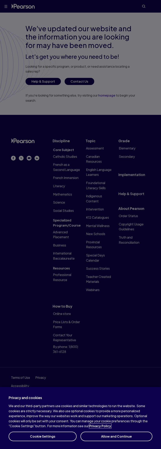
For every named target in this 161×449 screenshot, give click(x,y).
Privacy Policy (100, 426)
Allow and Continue (116, 436)
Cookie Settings (42, 436)
